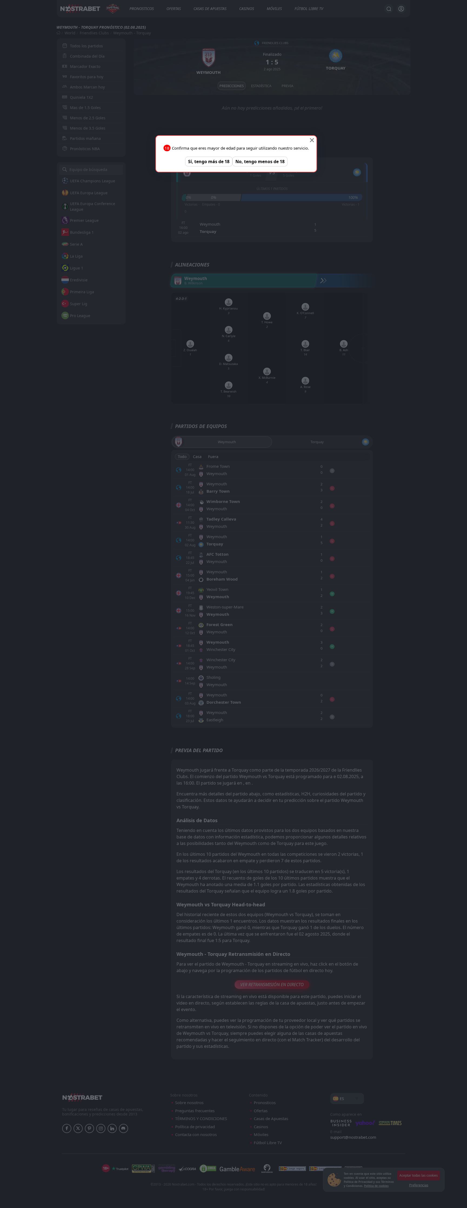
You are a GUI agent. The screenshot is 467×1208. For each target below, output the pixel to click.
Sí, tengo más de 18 (208, 161)
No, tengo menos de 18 (260, 161)
